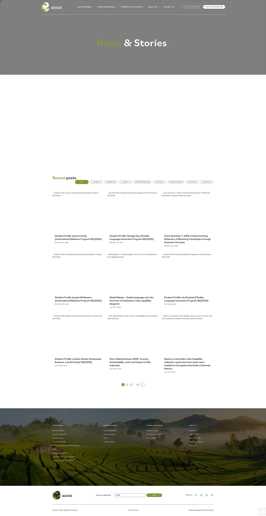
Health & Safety (109, 442)
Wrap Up (207, 182)
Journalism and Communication (63, 457)
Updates (192, 182)
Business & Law (58, 438)
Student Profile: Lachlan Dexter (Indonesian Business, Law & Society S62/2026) (78, 360)
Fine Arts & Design (59, 442)
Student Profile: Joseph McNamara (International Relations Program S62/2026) (78, 299)
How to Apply (151, 438)
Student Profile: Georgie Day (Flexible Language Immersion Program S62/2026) (132, 237)
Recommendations (142, 182)
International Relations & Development (66, 446)
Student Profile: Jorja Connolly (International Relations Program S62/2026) (78, 237)
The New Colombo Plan (154, 434)
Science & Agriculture (60, 434)
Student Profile (175, 182)
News (125, 182)
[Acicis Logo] (51, 7)
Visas (105, 438)
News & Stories (195, 438)
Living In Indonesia (106, 7)
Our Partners (193, 434)
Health (54, 449)
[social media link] (195, 495)
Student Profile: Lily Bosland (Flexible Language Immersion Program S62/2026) (186, 299)
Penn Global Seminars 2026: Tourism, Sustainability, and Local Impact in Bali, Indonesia (130, 362)
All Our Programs (58, 431)
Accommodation (109, 434)
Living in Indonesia (109, 431)
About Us (152, 7)
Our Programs (84, 7)
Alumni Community (196, 442)
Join (154, 495)
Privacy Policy (133, 510)
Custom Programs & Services (62, 460)
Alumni (96, 182)
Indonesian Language (59, 453)
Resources (193, 446)
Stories (160, 182)
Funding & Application (131, 7)
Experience (111, 182)
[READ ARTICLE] (78, 211)
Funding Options (152, 431)
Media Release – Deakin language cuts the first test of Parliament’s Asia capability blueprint (132, 300)
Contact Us (168, 7)
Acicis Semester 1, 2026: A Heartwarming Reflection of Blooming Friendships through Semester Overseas (187, 239)
